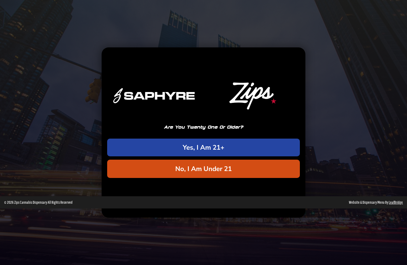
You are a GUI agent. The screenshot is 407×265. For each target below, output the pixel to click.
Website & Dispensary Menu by (376, 202)
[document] (203, 132)
